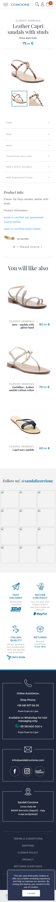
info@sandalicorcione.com (28, 760)
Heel (9, 145)
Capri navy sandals (23, 449)
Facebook (15, 771)
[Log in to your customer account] (42, 4)
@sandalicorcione (37, 480)
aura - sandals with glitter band (23, 326)
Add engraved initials (19, 177)
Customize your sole (19, 156)
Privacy (28, 859)
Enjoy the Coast (40, 771)
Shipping (28, 845)
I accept (31, 893)
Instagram (27, 771)
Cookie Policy (28, 852)
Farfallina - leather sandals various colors (21, 389)
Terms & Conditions (28, 838)
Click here (40, 646)
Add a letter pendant (19, 166)
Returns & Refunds (28, 866)
